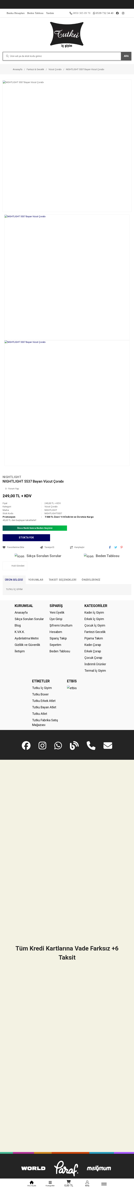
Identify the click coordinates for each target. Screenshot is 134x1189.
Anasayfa (21, 612)
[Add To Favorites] (20, 547)
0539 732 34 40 (104, 13)
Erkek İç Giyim (94, 619)
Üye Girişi (56, 619)
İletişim (20, 651)
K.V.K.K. (20, 632)
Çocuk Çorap (93, 657)
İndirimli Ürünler (95, 664)
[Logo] (67, 34)
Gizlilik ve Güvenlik (27, 645)
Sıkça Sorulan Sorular (44, 556)
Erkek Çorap (92, 651)
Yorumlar (35, 579)
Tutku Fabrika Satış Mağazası (45, 722)
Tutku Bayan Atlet (44, 707)
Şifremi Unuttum (61, 625)
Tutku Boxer (40, 694)
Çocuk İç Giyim (94, 625)
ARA (126, 56)
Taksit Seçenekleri (63, 579)
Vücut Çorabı (51, 506)
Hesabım (56, 632)
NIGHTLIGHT (12, 477)
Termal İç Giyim (95, 670)
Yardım (50, 13)
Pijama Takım (93, 638)
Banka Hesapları (16, 13)
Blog (18, 625)
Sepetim (55, 645)
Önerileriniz (91, 579)
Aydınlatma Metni (27, 638)
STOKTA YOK (26, 537)
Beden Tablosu (35, 13)
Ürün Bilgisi (14, 579)
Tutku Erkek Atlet (43, 701)
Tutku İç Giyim (42, 688)
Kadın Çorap (92, 645)
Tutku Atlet (39, 713)
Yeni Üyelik (57, 612)
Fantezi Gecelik (95, 632)
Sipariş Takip (58, 638)
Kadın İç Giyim (94, 612)
